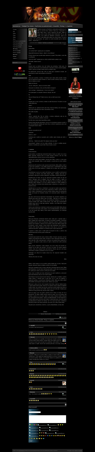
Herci (14, 39)
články (70, 450)
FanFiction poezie (17, 46)
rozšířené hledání (77, 31)
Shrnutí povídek (16, 50)
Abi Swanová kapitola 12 (74, 52)
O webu (15, 29)
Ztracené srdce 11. (73, 48)
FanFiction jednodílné (18, 43)
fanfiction (76, 450)
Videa (14, 37)
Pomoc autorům (16, 52)
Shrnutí (45, 311)
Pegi (31, 362)
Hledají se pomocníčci (75, 125)
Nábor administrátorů (75, 132)
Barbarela (32, 392)
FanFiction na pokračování (19, 41)
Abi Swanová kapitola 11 (74, 54)
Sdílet (64, 317)
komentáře (80, 450)
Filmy (14, 35)
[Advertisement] (47, 3)
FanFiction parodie (17, 44)
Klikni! (80, 137)
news (73, 450)
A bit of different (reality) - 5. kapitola (75, 62)
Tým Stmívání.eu (21, 450)
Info (14, 31)
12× (60, 42)
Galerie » (15, 58)
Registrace (74, 42)
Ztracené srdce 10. (73, 50)
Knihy (14, 33)
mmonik (32, 380)
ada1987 (33, 325)
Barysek (40, 42)
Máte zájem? (75, 106)
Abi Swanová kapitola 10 (74, 56)
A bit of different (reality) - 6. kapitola (75, 59)
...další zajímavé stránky (75, 101)
